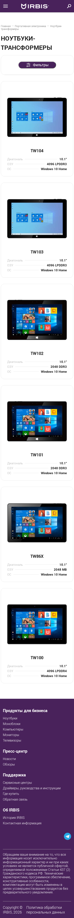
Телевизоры (12, 740)
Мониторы (11, 735)
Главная (6, 26)
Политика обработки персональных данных (45, 910)
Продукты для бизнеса (25, 710)
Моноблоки (11, 723)
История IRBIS (14, 817)
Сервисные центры (17, 782)
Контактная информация (22, 823)
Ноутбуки (10, 718)
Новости (9, 759)
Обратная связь (15, 799)
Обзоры (9, 764)
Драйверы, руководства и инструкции (32, 788)
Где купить (11, 793)
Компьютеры (13, 729)
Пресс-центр (15, 751)
